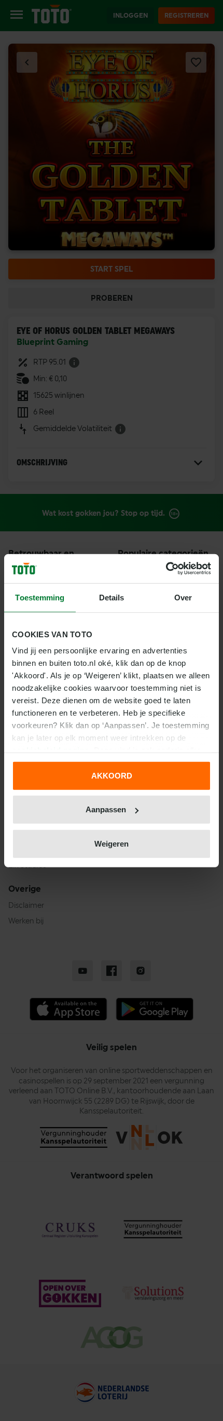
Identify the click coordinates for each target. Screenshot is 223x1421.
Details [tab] (111, 597)
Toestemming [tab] (39, 597)
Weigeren (111, 843)
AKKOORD (111, 775)
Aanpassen (106, 809)
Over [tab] (183, 597)
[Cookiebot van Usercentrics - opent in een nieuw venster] (165, 568)
